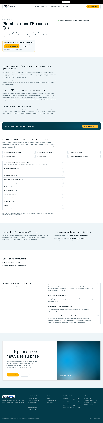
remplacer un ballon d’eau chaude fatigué (77, 235)
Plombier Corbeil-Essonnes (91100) (12, 152)
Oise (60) (65, 410)
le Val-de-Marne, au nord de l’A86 (11, 262)
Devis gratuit (65, 6)
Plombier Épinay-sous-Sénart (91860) (79, 156)
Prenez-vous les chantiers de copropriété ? (58, 295)
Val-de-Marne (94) (67, 407)
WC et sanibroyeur (32, 407)
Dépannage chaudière (33, 409)
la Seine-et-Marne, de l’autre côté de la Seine (14, 265)
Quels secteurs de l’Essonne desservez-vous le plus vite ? (62, 284)
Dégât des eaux (31, 405)
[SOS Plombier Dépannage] (8, 396)
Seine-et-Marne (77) (76, 399)
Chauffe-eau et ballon (33, 402)
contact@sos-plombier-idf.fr (90, 400)
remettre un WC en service (72, 241)
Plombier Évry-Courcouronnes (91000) (46, 152)
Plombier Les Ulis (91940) (76, 152)
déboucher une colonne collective (77, 238)
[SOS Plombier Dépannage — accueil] (9, 6)
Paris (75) (65, 398)
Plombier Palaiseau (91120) (43, 156)
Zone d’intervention (55, 6)
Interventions (44, 6)
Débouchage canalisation (34, 400)
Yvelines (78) (66, 401)
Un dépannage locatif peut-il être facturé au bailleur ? (61, 306)
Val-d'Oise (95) (76, 407)
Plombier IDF (5, 17)
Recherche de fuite (32, 398)
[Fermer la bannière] (101, 2)
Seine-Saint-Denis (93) (77, 404)
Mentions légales (51, 405)
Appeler (67, 2)
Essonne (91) (76, 401)
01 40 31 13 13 (93, 6)
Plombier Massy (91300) (9, 156)
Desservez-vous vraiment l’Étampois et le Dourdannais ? (62, 316)
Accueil (37, 6)
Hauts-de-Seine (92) (67, 404)
